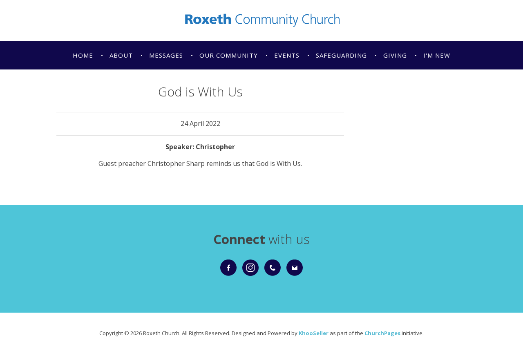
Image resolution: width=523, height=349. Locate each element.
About (121, 55)
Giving (395, 55)
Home (83, 55)
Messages (166, 55)
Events (286, 55)
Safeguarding (341, 55)
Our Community (228, 55)
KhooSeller (314, 333)
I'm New (436, 55)
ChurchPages (382, 333)
